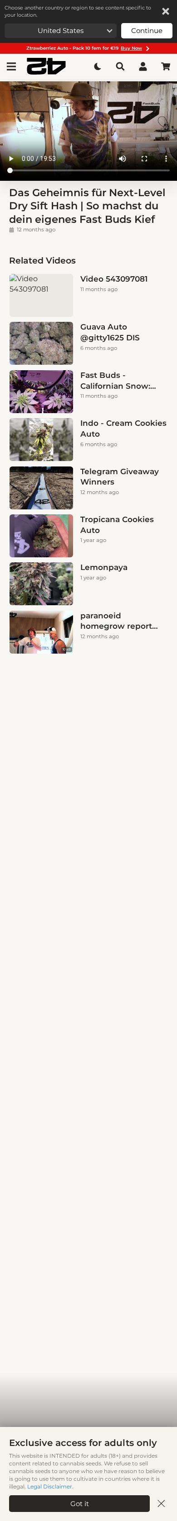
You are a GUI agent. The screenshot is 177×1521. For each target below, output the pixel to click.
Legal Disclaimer (49, 1486)
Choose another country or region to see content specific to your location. (78, 11)
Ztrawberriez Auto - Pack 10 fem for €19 (84, 48)
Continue (146, 30)
